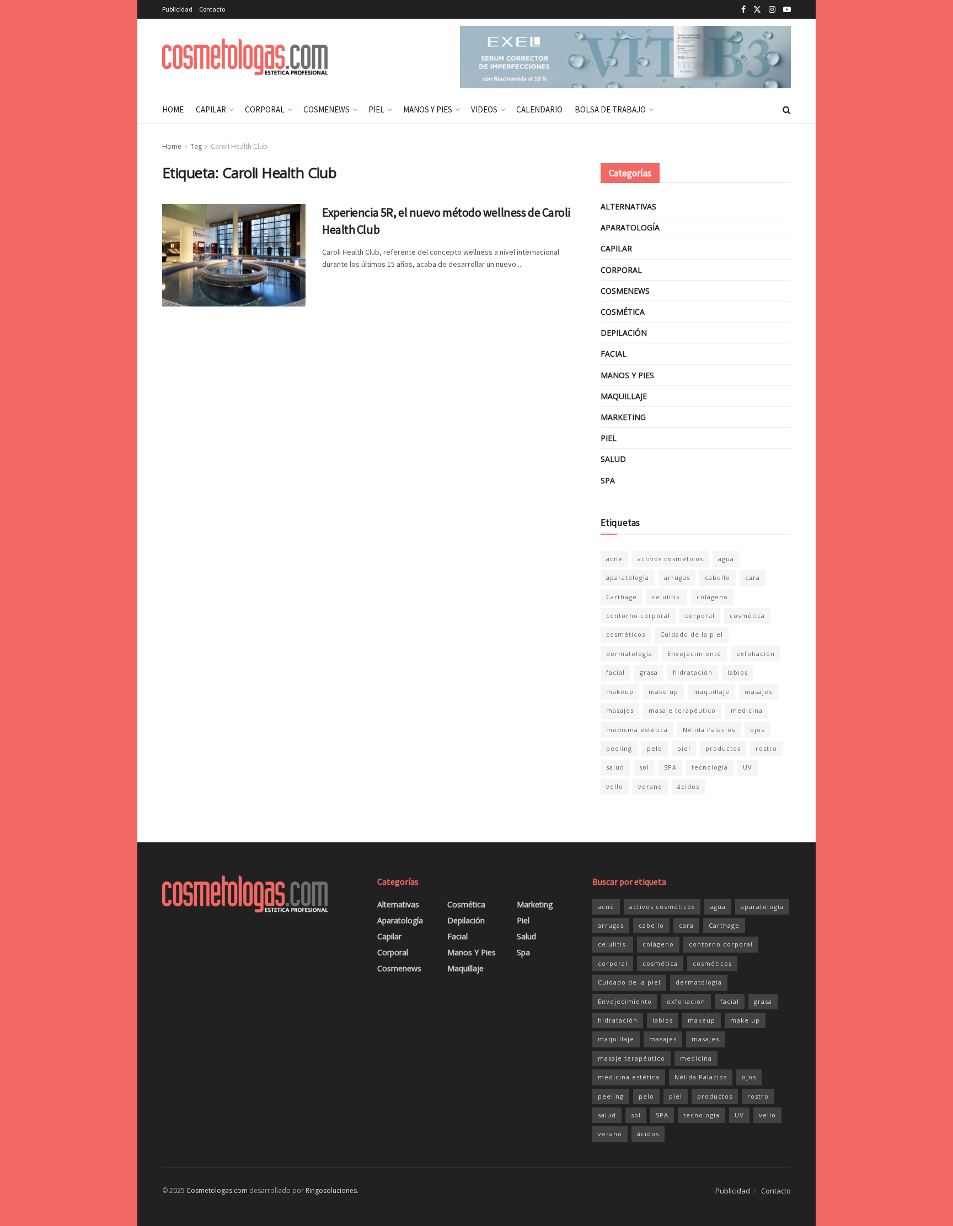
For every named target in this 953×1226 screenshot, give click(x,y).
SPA (670, 767)
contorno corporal (638, 615)
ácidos (688, 786)
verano (650, 786)
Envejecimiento (694, 653)
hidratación (693, 672)
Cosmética (623, 311)
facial (615, 672)
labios (737, 672)
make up (663, 691)
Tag (196, 146)
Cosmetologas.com (217, 1190)
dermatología (629, 653)
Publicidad (177, 9)
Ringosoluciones (331, 1190)
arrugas (677, 577)
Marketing (623, 417)
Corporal (265, 109)
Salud (613, 459)
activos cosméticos (670, 559)
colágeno (712, 597)
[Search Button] (787, 109)
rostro (766, 748)
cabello (717, 577)
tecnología (710, 767)
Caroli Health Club (239, 146)
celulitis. (667, 597)
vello (614, 786)
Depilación (624, 332)
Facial (614, 353)
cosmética (747, 615)
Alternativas (628, 206)
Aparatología (630, 227)
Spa (608, 480)
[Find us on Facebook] (743, 9)
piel (683, 748)
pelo (654, 748)
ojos (757, 729)
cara (752, 577)
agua (726, 559)
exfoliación (755, 653)
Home (173, 109)
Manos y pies (427, 109)
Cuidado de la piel (691, 634)
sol (644, 767)
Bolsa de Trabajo (610, 109)
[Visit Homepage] (245, 57)
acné (614, 559)
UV (747, 767)
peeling (619, 748)
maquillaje (711, 691)
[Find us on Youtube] (787, 9)
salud (615, 767)
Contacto (212, 9)
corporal (700, 615)
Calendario (539, 109)
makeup (620, 691)
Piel (376, 109)
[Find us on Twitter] (757, 9)
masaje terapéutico (682, 710)
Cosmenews (326, 109)
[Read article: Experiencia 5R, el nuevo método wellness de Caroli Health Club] (234, 255)
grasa (649, 672)
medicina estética (637, 729)
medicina (747, 710)
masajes (758, 691)
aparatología (627, 577)
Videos (484, 109)
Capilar (211, 109)
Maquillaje (624, 396)
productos (723, 748)
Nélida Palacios (709, 729)
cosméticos (625, 634)
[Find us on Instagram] (772, 9)
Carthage (621, 597)
